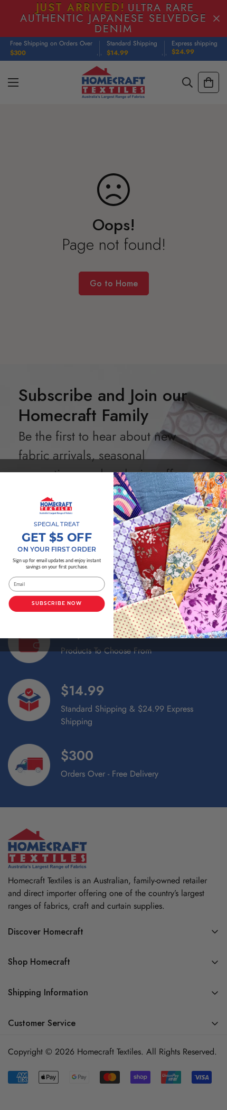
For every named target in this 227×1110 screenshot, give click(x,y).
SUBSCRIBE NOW (56, 603)
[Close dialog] (219, 479)
